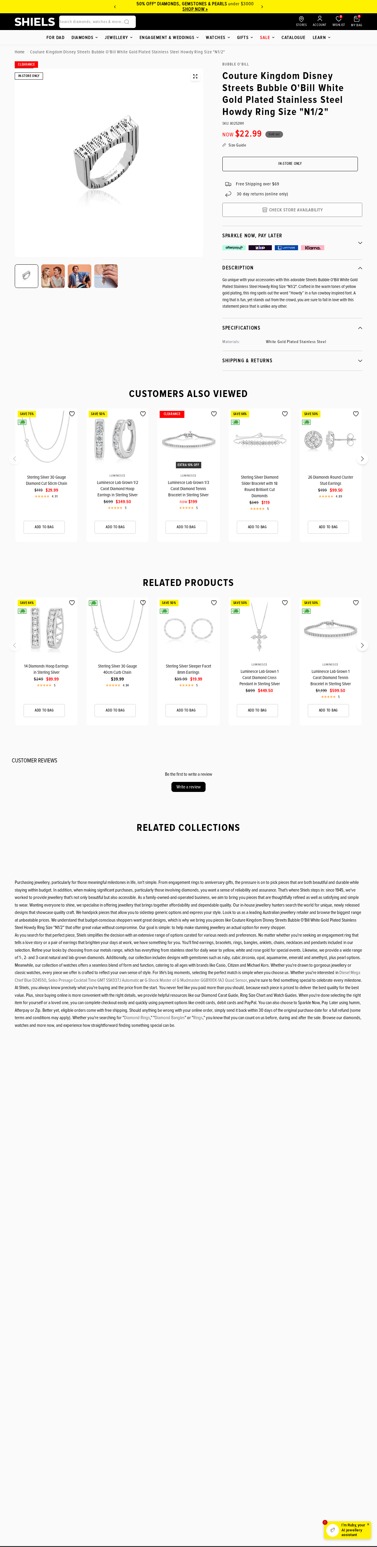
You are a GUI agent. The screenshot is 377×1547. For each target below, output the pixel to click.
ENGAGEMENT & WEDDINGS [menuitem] (167, 37)
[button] (18, 460)
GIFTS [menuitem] (243, 37)
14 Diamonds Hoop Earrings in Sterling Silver (46, 669)
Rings (198, 1018)
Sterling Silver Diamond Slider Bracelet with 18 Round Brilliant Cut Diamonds (259, 486)
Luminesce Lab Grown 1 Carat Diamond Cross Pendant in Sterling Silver (259, 677)
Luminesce (117, 475)
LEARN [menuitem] (319, 37)
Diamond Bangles (170, 1018)
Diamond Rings (137, 1018)
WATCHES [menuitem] (216, 37)
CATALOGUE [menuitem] (294, 37)
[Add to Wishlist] (72, 414)
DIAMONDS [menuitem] (82, 37)
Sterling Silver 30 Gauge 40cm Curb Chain (117, 669)
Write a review (188, 787)
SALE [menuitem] (265, 37)
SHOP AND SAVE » (219, 9)
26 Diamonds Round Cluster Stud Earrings (330, 480)
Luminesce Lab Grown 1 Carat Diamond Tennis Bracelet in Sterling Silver (330, 677)
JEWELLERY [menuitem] (116, 37)
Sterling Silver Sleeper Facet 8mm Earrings (188, 669)
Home (19, 52)
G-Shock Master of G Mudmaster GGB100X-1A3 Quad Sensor (196, 980)
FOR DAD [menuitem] (56, 37)
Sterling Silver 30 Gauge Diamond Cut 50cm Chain (46, 480)
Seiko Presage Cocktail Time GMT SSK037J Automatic (93, 980)
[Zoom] (195, 76)
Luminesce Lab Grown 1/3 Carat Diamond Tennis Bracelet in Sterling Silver (188, 488)
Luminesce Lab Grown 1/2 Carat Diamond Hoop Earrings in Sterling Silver (117, 488)
